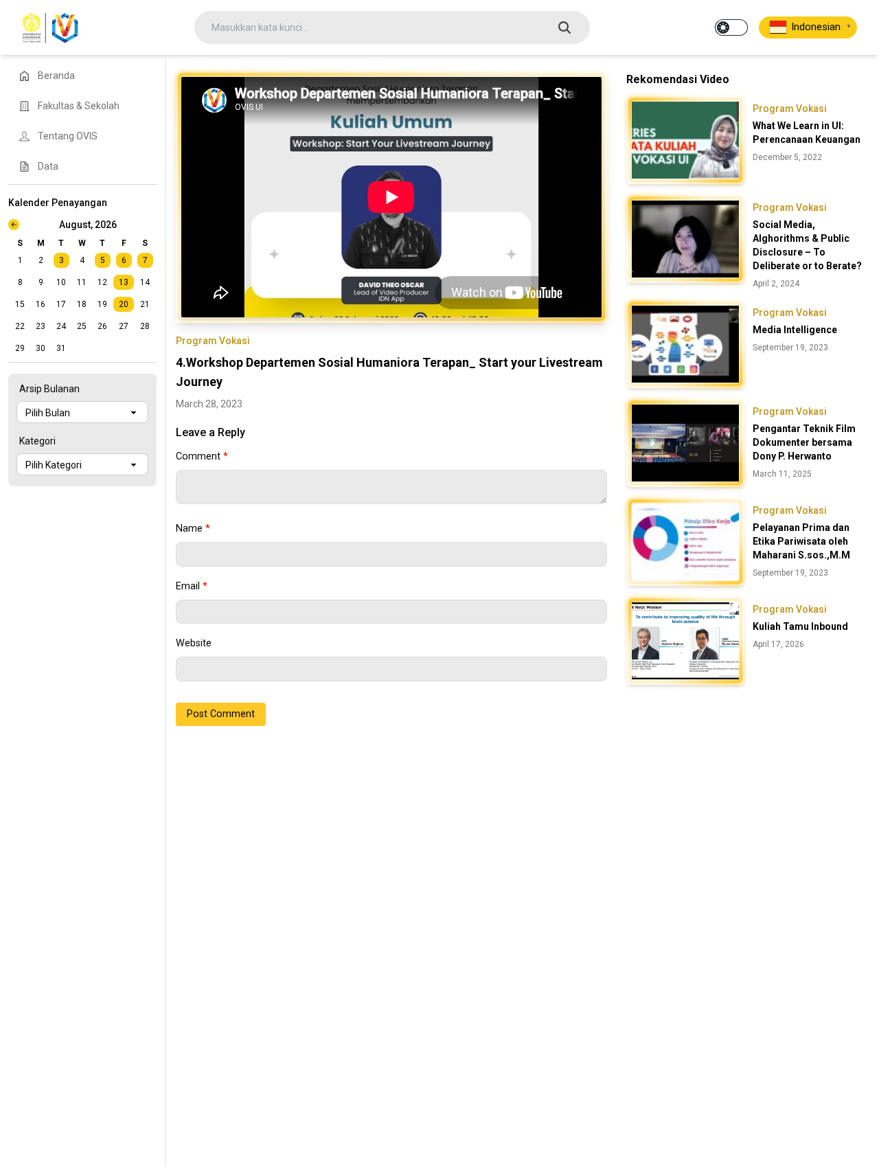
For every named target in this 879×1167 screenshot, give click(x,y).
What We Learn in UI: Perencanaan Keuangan (806, 132)
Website (194, 643)
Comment (202, 456)
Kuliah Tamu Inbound (800, 626)
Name (193, 528)
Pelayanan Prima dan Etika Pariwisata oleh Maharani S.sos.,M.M (801, 541)
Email (191, 586)
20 (123, 304)
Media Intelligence (795, 329)
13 (123, 282)
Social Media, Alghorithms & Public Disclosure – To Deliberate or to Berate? (807, 245)
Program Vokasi (213, 340)
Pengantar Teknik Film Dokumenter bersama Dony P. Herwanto (804, 442)
